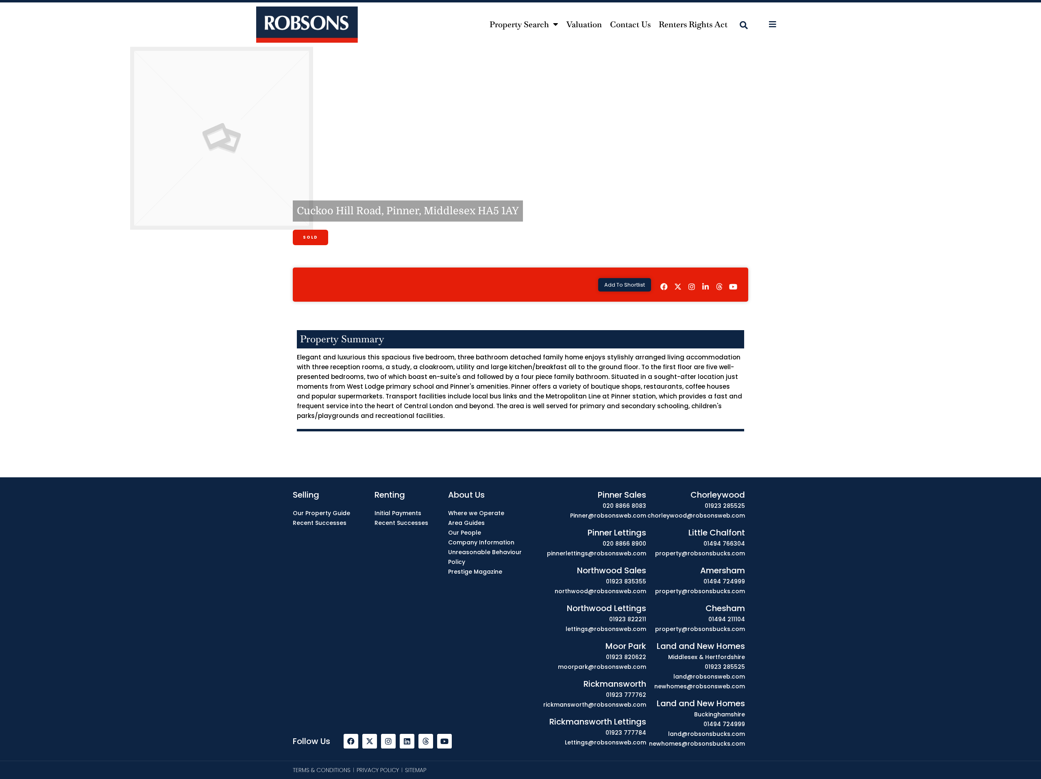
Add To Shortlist (624, 285)
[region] (520, 755)
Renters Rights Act (693, 24)
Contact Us (630, 24)
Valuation (584, 24)
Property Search (519, 24)
